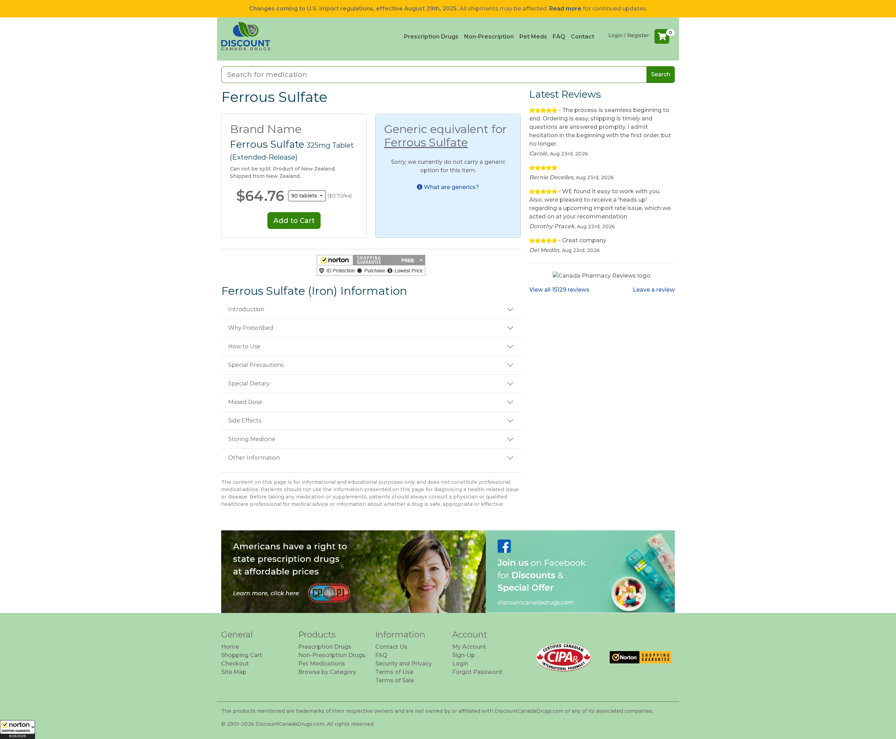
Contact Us (391, 646)
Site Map (233, 672)
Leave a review (654, 289)
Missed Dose (245, 402)
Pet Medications (321, 663)
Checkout (235, 663)
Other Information (254, 457)
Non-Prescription (489, 36)
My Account (469, 646)
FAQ (559, 36)
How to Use (244, 346)
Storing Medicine (251, 439)
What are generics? (450, 187)
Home (230, 646)
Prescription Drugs (431, 36)
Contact (582, 36)
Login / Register (628, 35)
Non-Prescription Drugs (331, 655)
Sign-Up (463, 655)
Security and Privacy (403, 663)
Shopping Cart (241, 655)
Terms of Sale (394, 680)
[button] (17, 729)
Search (660, 74)
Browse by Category (327, 672)
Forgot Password (477, 672)
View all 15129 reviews (559, 289)
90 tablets (304, 196)
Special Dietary (249, 383)
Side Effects (244, 420)
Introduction (246, 309)
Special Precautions (256, 365)
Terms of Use (394, 672)
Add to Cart (294, 220)
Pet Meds (533, 36)
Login (460, 663)
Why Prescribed (250, 328)
